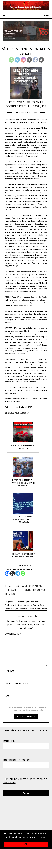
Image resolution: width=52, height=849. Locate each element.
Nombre (10, 671)
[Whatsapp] (23, 573)
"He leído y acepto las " (25, 781)
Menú (46, 15)
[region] (26, 31)
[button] (26, 31)
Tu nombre (9, 741)
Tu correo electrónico (16, 760)
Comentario (13, 633)
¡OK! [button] (26, 844)
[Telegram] (17, 573)
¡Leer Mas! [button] (42, 837)
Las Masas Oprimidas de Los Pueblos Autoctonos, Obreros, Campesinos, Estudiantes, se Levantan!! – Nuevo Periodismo (26, 605)
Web (7, 696)
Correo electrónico (17, 683)
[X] (12, 573)
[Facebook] (7, 573)
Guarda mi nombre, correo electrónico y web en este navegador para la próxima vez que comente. (27, 708)
